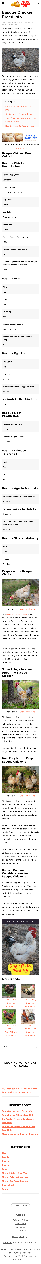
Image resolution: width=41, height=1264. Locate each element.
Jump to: (11, 101)
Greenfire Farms (27, 609)
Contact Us (20, 1230)
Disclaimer (20, 1223)
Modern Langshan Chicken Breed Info (20, 1134)
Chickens (6, 1161)
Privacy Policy (20, 1220)
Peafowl (6, 1189)
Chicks (5, 1165)
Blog (4, 1153)
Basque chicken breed (16, 614)
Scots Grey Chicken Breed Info (17, 1111)
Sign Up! (7, 1242)
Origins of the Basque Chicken (19, 114)
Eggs (4, 1169)
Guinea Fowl (8, 1185)
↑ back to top (20, 1205)
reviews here (20, 148)
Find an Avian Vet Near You (15, 1177)
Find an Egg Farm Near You (15, 1181)
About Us (20, 1227)
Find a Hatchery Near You (14, 1173)
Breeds (5, 1157)
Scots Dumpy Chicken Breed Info (18, 1115)
